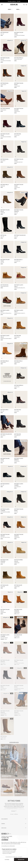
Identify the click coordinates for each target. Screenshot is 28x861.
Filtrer (17, 9)
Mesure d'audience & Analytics (9, 852)
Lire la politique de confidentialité (8, 845)
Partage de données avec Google (9, 850)
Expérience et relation (7, 853)
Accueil (12, 814)
